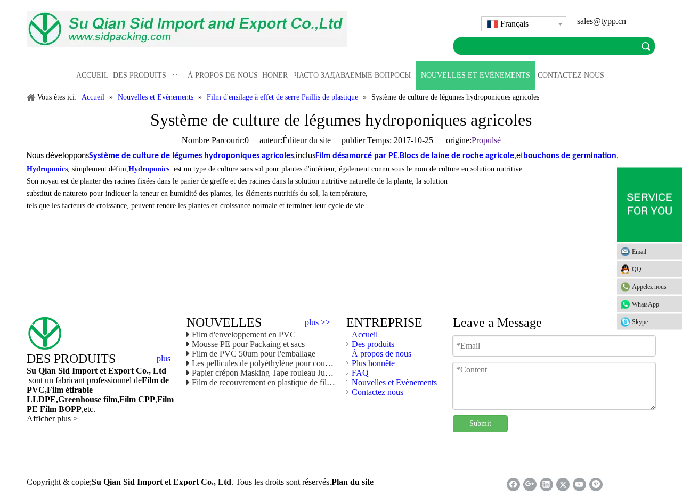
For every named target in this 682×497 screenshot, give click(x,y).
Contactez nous (377, 391)
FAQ (360, 372)
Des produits (373, 344)
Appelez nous (649, 287)
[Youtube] (579, 484)
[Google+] (530, 484)
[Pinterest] (596, 484)
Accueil (365, 334)
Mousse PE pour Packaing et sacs (248, 344)
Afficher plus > (52, 418)
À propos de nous (381, 353)
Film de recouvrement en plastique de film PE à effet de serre (294, 382)
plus (163, 358)
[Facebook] (513, 484)
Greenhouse (79, 399)
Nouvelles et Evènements (394, 382)
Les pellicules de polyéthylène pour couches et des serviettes (293, 363)
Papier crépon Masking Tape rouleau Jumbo (266, 372)
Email (639, 251)
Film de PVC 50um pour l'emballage (253, 353)
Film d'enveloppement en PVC (244, 334)
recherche (646, 46)
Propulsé (486, 140)
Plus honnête (373, 363)
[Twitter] (563, 484)
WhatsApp (645, 304)
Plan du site (352, 481)
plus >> (317, 322)
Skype (640, 322)
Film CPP (137, 399)
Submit (480, 423)
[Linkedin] (546, 484)
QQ (637, 269)
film (109, 399)
